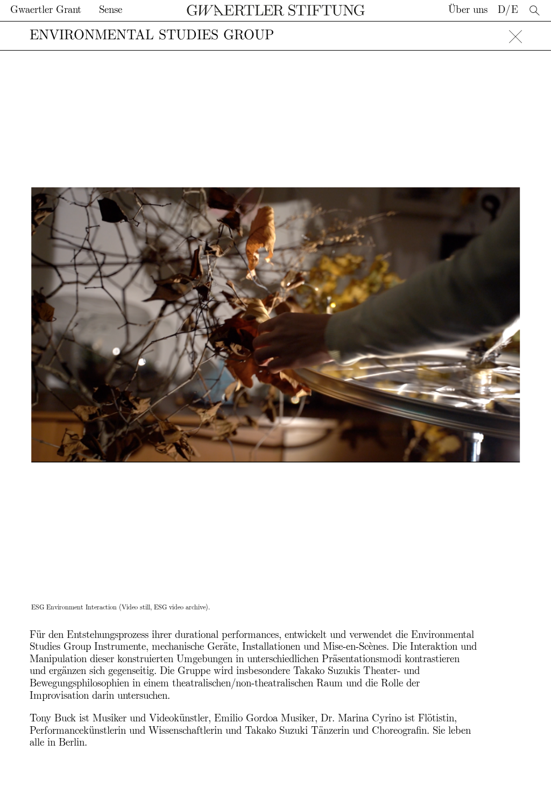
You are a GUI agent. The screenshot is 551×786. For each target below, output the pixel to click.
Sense (110, 10)
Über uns (468, 10)
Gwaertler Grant (45, 10)
